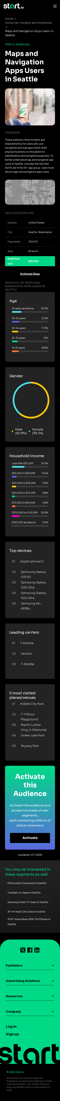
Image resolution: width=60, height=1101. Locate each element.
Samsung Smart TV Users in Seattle (28, 902)
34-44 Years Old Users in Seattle (26, 911)
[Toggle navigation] (54, 6)
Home (9, 19)
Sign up (12, 1034)
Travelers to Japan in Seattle (24, 892)
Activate (30, 838)
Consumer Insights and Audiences (28, 23)
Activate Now (30, 274)
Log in (11, 1026)
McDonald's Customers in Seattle (27, 883)
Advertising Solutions (23, 981)
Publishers (14, 965)
